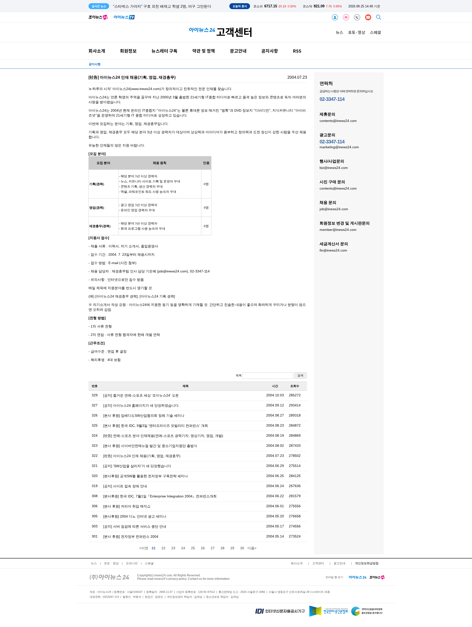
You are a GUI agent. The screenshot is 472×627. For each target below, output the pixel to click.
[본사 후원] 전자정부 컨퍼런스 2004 (130, 536)
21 (154, 548)
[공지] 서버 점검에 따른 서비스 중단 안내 (134, 526)
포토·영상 (356, 32)
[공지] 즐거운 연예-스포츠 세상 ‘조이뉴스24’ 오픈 (141, 395)
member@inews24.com (338, 230)
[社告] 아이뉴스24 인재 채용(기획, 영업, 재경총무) (141, 456)
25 (193, 548)
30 (242, 548)
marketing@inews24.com (339, 147)
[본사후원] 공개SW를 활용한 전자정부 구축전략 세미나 (145, 476)
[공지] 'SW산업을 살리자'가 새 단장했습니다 (137, 466)
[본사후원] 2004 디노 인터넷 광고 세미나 (134, 516)
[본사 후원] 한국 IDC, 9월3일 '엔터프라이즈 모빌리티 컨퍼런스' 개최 (155, 426)
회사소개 (96, 50)
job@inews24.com (334, 209)
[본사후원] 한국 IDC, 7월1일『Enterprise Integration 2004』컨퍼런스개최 (160, 496)
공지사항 (269, 50)
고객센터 (318, 563)
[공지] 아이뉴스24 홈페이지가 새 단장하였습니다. (141, 405)
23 (173, 548)
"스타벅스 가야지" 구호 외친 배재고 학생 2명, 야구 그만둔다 (162, 6)
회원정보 (128, 50)
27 (213, 548)
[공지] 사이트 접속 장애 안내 (125, 486)
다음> (252, 548)
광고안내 (238, 50)
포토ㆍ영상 (111, 563)
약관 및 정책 (203, 50)
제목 (239, 375)
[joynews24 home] (377, 577)
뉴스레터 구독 (164, 50)
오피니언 (132, 563)
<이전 (143, 548)
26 (203, 548)
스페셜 (375, 32)
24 (183, 548)
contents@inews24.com (338, 121)
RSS (297, 50)
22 (163, 548)
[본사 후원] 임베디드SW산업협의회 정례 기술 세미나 (143, 416)
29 (232, 548)
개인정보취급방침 (367, 563)
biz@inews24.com (334, 168)
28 (222, 548)
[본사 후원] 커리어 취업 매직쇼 (126, 506)
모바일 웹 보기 (334, 577)
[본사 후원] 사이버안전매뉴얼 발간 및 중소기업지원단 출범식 (150, 446)
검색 (300, 375)
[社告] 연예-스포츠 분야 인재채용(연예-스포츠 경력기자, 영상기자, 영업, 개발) (163, 436)
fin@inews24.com (333, 250)
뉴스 (339, 32)
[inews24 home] (109, 577)
